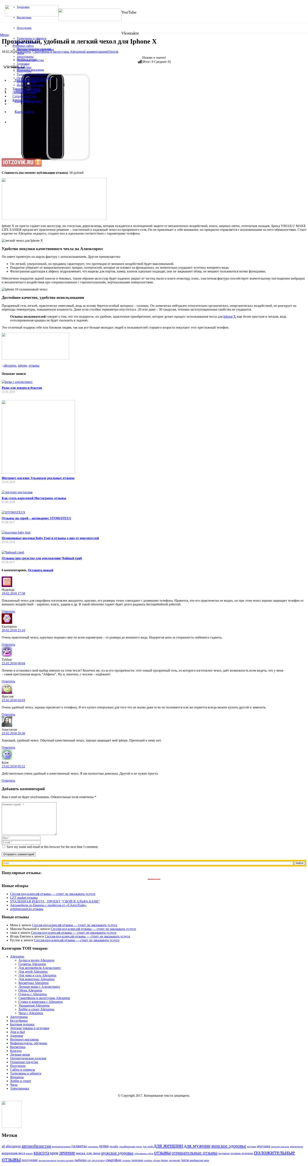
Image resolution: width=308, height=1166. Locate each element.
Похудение (18, 1066)
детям (104, 1146)
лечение (67, 1152)
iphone (22, 365)
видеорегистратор (61, 1146)
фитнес (164, 1160)
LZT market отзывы (24, 897)
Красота (16, 1050)
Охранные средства (24, 1062)
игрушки (263, 1146)
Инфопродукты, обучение (28, 1043)
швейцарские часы (199, 1160)
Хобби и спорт (20, 1081)
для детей (148, 1146)
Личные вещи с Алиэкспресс (39, 986)
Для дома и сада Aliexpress (37, 975)
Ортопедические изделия (28, 1058)
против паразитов (47, 1160)
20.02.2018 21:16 (13, 630)
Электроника (19, 1088)
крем (54, 1153)
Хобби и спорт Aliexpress (36, 1009)
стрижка (126, 1160)
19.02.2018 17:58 (13, 593)
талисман (137, 1160)
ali (3, 1146)
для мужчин (197, 1145)
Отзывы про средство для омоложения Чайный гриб (42, 558)
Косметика (17, 1047)
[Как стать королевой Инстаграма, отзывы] (17, 492)
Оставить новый (40, 570)
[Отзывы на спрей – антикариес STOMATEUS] (13, 512)
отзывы (34, 365)
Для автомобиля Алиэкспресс (39, 968)
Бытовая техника (22, 1024)
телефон (148, 1160)
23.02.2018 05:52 (13, 766)
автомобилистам (36, 1146)
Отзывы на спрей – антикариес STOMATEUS (36, 518)
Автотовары (19, 1017)
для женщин (168, 1145)
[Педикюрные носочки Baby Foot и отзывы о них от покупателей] (16, 532)
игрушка (251, 1146)
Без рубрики (19, 1020)
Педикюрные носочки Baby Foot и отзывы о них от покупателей (50, 538)
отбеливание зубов (143, 1153)
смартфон (113, 1160)
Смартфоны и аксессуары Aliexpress (44, 998)
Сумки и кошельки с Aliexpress (40, 1001)
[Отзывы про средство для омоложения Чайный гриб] (13, 552)
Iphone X (229, 316)
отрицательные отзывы (194, 1152)
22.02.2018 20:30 (13, 733)
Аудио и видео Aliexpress (36, 960)
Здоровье (16, 1035)
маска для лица (88, 1153)
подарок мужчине (241, 1153)
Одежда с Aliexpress (32, 994)
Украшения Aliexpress (33, 1005)
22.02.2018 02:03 (13, 700)
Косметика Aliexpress (33, 983)
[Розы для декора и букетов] (17, 382)
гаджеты (79, 1146)
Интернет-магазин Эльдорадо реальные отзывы (38, 478)
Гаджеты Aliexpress (32, 964)
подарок (224, 1153)
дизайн (113, 1146)
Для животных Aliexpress (36, 979)
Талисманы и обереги (25, 1073)
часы (185, 1160)
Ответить (8, 611)
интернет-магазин (280, 1146)
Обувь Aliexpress (30, 990)
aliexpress (9, 365)
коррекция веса (13, 1153)
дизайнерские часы (130, 1146)
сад (89, 1160)
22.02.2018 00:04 (13, 663)
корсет (29, 1153)
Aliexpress (17, 956)
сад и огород (98, 1160)
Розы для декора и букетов (22, 388)
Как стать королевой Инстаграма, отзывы (34, 498)
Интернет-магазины (24, 1039)
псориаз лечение (65, 1160)
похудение (30, 1160)
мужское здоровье (117, 1153)
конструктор (296, 1146)
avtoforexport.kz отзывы (26, 909)
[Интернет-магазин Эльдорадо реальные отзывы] (38, 472)
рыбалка (81, 1160)
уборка (156, 1160)
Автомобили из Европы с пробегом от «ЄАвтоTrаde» (48, 905)
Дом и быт (17, 1032)
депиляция (92, 1146)
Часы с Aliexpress (30, 1013)
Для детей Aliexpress (33, 971)
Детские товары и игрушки (29, 1028)
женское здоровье (228, 1145)
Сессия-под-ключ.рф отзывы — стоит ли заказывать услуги (52, 894)
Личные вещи (20, 1054)
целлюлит (174, 1160)
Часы (13, 1084)
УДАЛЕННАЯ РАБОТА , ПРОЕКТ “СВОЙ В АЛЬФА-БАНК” (55, 901)
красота (41, 1152)
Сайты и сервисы (22, 1069)
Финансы (17, 1077)
